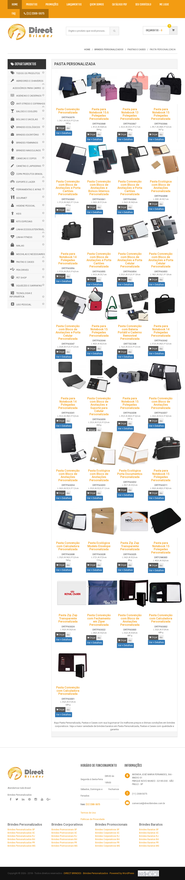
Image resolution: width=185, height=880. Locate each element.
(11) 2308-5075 (35, 13)
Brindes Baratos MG (149, 846)
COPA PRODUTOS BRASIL (29, 174)
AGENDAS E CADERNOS (29, 95)
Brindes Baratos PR (149, 842)
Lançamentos (73, 4)
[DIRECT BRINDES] (26, 773)
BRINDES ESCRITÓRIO (27, 134)
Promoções (52, 4)
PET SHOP (21, 277)
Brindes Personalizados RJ (21, 836)
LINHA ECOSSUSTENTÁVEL (30, 229)
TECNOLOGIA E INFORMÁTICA (21, 295)
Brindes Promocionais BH (64, 839)
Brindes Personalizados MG (21, 846)
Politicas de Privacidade (93, 819)
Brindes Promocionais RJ (64, 836)
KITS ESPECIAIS (24, 221)
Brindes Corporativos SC (107, 833)
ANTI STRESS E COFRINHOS (30, 103)
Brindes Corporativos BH (107, 839)
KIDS (18, 213)
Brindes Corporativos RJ (107, 836)
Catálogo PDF (119, 4)
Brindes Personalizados (95, 873)
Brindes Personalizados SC (21, 833)
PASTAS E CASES (25, 262)
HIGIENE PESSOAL (25, 205)
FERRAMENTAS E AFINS (28, 189)
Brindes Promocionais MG (64, 846)
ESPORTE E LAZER (25, 182)
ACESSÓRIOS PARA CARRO (27, 88)
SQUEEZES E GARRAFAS (29, 285)
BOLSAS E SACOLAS (27, 119)
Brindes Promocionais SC (64, 833)
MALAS (20, 245)
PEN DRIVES (22, 270)
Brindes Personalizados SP (21, 829)
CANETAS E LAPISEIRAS (28, 166)
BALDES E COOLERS (26, 111)
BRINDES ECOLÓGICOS (28, 127)
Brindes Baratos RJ (149, 836)
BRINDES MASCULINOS (28, 150)
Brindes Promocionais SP (64, 829)
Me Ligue (164, 4)
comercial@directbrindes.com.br (148, 803)
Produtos (31, 4)
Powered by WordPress (122, 873)
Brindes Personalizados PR (21, 842)
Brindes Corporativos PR (107, 842)
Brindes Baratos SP (148, 829)
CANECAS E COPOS (26, 158)
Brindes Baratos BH (149, 839)
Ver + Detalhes (63, 133)
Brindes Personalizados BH (21, 839)
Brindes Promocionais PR (64, 842)
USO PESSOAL (23, 304)
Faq (14, 13)
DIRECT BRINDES (72, 873)
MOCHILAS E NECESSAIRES (30, 254)
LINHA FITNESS (24, 237)
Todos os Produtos (28, 73)
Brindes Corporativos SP (107, 829)
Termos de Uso (88, 813)
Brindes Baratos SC (149, 833)
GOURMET (21, 198)
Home (15, 4)
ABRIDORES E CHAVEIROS (29, 81)
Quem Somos (97, 4)
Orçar (61, 128)
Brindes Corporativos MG (107, 846)
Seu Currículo (143, 4)
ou (68, 128)
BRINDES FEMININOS (27, 142)
